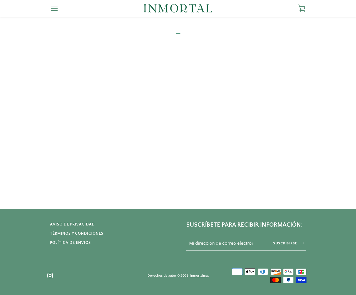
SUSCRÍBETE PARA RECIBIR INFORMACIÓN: (244, 225)
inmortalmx (199, 275)
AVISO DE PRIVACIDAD (72, 224)
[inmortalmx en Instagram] (50, 275)
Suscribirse (285, 243)
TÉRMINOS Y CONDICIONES (76, 233)
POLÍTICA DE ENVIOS (70, 243)
